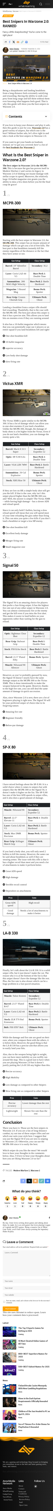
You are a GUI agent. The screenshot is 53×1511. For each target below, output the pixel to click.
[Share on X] (14, 42)
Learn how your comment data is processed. (24, 1313)
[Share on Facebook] (9, 42)
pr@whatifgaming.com (37, 1471)
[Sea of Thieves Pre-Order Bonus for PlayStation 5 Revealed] (9, 1428)
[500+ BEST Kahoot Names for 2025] (9, 1370)
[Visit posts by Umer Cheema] (5, 1217)
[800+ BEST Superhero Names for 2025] (9, 1357)
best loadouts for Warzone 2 (20, 147)
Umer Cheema (14, 49)
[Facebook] (49, 1218)
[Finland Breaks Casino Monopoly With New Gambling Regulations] (9, 1389)
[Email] (18, 42)
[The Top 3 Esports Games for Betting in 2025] (9, 1332)
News (20, 1392)
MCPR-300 (8, 243)
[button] (5, 4)
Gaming (21, 1334)
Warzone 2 (35, 1170)
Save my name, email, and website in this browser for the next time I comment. (28, 1302)
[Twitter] (35, 1486)
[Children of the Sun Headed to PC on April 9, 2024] (9, 1415)
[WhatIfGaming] (26, 4)
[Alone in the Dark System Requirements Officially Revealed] (9, 1402)
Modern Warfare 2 (21, 1170)
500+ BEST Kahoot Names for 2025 (33, 1366)
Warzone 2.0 (38, 128)
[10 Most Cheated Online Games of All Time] (9, 1345)
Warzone (8, 16)
